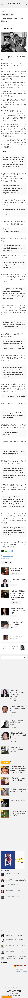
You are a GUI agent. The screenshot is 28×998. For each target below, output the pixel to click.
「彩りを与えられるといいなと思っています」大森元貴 (18, 735)
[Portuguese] (24, 965)
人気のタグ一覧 (11, 987)
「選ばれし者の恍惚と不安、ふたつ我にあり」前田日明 (17, 611)
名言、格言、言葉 (14, 3)
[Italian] (21, 965)
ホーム (5, 986)
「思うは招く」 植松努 (17, 800)
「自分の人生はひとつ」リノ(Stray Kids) (14, 951)
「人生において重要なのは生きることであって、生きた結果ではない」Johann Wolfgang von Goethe (17, 595)
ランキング (14, 986)
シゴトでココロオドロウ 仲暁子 (12, 884)
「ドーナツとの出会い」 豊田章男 (12, 896)
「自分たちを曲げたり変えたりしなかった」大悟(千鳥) (18, 708)
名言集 (9, 986)
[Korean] (22, 965)
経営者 (7, 558)
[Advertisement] (14, 674)
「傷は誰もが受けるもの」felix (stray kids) (14, 939)
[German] (19, 965)
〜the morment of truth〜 (14, 993)
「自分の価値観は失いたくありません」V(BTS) (15, 945)
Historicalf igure (6, 556)
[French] (18, 965)
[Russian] (25, 965)
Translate (25, 971)
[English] (16, 965)
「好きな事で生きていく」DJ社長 (12, 890)
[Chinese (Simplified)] (15, 965)
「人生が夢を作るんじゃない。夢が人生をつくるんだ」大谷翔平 (18, 813)
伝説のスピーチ (19, 987)
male (4, 558)
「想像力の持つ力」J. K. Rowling (12, 873)
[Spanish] (15, 966)
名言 (12, 556)
